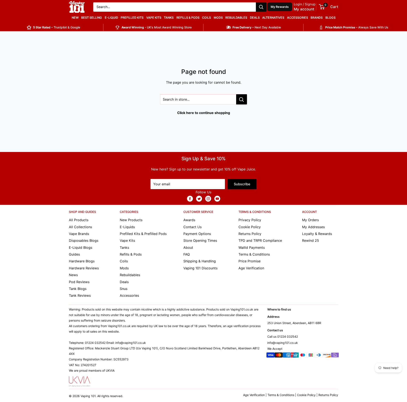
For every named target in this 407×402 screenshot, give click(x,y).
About (188, 247)
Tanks (169, 17)
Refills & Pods (187, 17)
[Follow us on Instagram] (208, 198)
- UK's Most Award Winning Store (156, 27)
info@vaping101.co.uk (282, 342)
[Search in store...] (241, 99)
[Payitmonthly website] (335, 356)
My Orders (310, 220)
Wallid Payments (251, 247)
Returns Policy (249, 234)
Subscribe (242, 184)
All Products (78, 220)
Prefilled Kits (132, 17)
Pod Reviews (79, 282)
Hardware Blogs (82, 261)
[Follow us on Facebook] (190, 198)
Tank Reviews (80, 295)
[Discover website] (327, 356)
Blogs (330, 17)
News (73, 275)
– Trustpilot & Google (56, 27)
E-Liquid (111, 17)
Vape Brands (79, 234)
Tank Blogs (77, 289)
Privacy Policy (249, 220)
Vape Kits (153, 17)
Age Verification (251, 268)
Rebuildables (236, 17)
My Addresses (313, 227)
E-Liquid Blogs (80, 247)
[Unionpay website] (295, 356)
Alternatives (273, 17)
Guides (74, 254)
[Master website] (279, 356)
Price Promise (249, 261)
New (75, 17)
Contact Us (192, 227)
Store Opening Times (200, 240)
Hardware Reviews (84, 268)
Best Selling (91, 17)
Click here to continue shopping (203, 113)
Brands (317, 17)
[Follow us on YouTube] (217, 198)
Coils (206, 17)
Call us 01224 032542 (282, 336)
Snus (123, 289)
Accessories (297, 17)
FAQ (186, 254)
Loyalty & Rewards (317, 234)
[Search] (261, 7)
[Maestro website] (303, 356)
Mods (218, 17)
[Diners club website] (319, 356)
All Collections (80, 227)
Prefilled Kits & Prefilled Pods (143, 234)
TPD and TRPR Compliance (260, 240)
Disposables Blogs (83, 240)
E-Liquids (127, 227)
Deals (255, 17)
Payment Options (197, 234)
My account (304, 9)
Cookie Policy (249, 227)
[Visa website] (270, 356)
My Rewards (280, 6)
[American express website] (287, 356)
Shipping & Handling (199, 261)
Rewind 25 (310, 240)
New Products (131, 220)
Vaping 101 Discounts (200, 268)
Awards (189, 220)
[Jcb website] (311, 356)
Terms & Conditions (254, 254)
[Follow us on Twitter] (199, 198)
